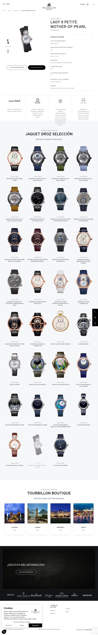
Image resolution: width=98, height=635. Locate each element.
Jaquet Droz (16, 10)
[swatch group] (89, 629)
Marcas (9, 10)
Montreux (52, 613)
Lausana (52, 610)
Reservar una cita (36, 67)
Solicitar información (17, 67)
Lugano (68, 608)
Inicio (4, 10)
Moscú (67, 611)
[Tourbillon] (49, 6)
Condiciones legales (55, 629)
